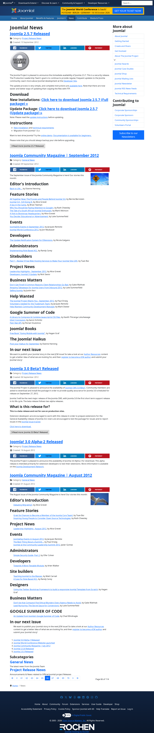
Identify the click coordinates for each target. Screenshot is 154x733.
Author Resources (92, 354)
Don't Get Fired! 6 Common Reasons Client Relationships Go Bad (39, 284)
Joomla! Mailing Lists (124, 78)
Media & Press (96, 18)
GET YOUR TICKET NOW (128, 10)
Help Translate (102, 709)
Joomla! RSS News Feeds (126, 88)
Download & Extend (27, 3)
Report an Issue (118, 709)
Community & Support (72, 3)
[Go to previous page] (17, 678)
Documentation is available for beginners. (72, 135)
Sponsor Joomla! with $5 (83, 709)
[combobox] (137, 3)
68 (58, 678)
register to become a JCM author (76, 357)
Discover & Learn (50, 3)
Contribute (82, 18)
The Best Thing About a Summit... (28, 542)
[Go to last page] (77, 678)
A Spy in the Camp (18, 205)
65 (42, 678)
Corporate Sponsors (124, 115)
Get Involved (120, 51)
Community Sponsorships (126, 120)
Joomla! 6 (61, 18)
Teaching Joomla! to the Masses (27, 576)
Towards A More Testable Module (28, 565)
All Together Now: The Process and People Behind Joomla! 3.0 (37, 199)
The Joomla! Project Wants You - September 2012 (32, 301)
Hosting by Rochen (77, 731)
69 (63, 678)
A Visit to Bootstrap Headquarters (25, 213)
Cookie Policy (64, 709)
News (71, 18)
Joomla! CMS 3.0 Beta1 (75, 387)
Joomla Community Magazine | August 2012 (51, 475)
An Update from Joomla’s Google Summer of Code (36, 616)
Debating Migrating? (22, 505)
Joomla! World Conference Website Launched (34, 643)
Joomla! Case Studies (124, 68)
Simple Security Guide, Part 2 (26, 555)
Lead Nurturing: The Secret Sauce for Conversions (36, 605)
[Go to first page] (12, 678)
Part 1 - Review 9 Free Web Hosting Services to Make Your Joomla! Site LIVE (43, 261)
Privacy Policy (50, 709)
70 (68, 678)
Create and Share (123, 46)
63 (32, 678)
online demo (46, 135)
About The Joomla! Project (126, 56)
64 (37, 678)
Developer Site (70, 81)
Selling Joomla (16, 290)
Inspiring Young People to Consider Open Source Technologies (42, 518)
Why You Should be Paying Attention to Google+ (32, 207)
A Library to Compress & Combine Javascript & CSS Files (35, 317)
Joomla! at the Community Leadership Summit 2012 (36, 544)
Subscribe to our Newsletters (128, 134)
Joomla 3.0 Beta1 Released (34, 368)
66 (47, 678)
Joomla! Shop (121, 73)
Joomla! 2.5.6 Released (24, 648)
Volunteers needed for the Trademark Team (30, 303)
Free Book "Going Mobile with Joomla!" (27, 333)
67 (53, 678)
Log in (130, 709)
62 (27, 678)
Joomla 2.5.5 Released (23, 651)
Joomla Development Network (30, 466)
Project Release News (32, 38)
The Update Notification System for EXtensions (31, 240)
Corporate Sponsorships (126, 110)
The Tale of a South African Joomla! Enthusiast (30, 210)
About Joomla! (26, 18)
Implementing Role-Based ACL (23, 250)
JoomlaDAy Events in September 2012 (27, 226)
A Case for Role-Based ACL (25, 579)
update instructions (39, 117)
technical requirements (43, 127)
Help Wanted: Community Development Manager (32, 306)
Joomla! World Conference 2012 (24, 229)
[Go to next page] (73, 678)
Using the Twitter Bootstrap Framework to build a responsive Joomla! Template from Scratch (55, 589)
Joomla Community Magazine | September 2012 (54, 155)
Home (14, 18)
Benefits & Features (45, 18)
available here (76, 85)
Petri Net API (15, 323)
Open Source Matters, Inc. (74, 720)
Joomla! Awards (122, 63)
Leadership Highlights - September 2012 (28, 271)
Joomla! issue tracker (31, 421)
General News (28, 160)
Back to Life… (16, 188)
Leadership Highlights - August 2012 (29, 528)
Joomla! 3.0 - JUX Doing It (21, 202)
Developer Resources (98, 3)
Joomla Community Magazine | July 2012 (32, 645)
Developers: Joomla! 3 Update (23, 274)
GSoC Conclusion (17, 320)
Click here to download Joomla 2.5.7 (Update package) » (54, 110)
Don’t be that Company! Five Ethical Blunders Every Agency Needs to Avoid (47, 602)
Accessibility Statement (31, 709)
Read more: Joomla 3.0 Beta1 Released (30, 432)
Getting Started (122, 41)
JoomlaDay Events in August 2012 (28, 539)
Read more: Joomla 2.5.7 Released (28, 146)
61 (22, 678)
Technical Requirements (126, 93)
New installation (21, 127)
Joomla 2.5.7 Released (30, 33)
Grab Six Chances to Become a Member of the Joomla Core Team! (43, 515)
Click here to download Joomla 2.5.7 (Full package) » (59, 101)
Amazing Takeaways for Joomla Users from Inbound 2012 (36, 287)
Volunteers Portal (123, 125)
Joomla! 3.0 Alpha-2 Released (36, 441)
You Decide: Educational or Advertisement (29, 216)
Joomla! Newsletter (123, 83)
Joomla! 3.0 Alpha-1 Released (27, 640)
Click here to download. (20, 426)
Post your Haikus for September (24, 343)
